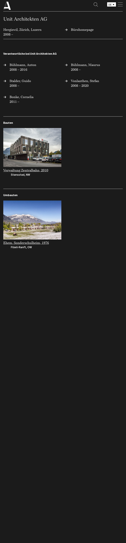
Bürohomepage (82, 29)
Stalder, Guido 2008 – (20, 83)
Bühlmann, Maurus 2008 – (85, 67)
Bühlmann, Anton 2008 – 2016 (23, 67)
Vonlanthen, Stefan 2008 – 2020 (85, 83)
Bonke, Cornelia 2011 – (21, 99)
